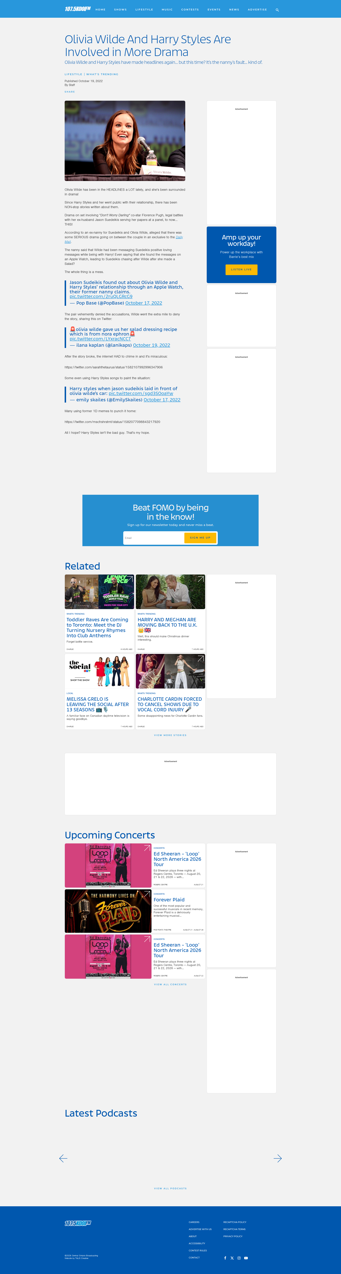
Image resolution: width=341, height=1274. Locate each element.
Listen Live (241, 269)
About (193, 1237)
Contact (194, 1258)
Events (214, 10)
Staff (72, 85)
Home (101, 10)
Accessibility (197, 1244)
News (234, 10)
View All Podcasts (170, 1189)
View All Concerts (170, 985)
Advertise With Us (200, 1229)
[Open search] (275, 9)
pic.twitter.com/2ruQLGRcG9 (101, 296)
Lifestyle (144, 10)
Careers (194, 1222)
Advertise (257, 10)
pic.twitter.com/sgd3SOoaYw (141, 393)
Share (70, 92)
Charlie (70, 649)
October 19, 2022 (151, 345)
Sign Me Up (200, 538)
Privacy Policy (232, 1237)
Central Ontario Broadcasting (85, 1255)
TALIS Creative (81, 1258)
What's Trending (102, 74)
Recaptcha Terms (234, 1229)
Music (167, 10)
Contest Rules (198, 1251)
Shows (120, 10)
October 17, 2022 (143, 303)
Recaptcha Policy (234, 1222)
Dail (178, 237)
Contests (190, 10)
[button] (63, 1158)
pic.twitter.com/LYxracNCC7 (100, 339)
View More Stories (170, 735)
